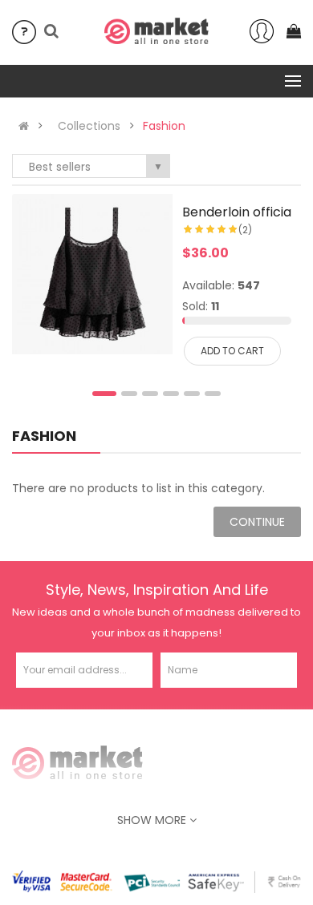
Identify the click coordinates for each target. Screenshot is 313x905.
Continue (257, 522)
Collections (89, 125)
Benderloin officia (236, 212)
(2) (245, 229)
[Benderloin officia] (92, 274)
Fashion (164, 125)
